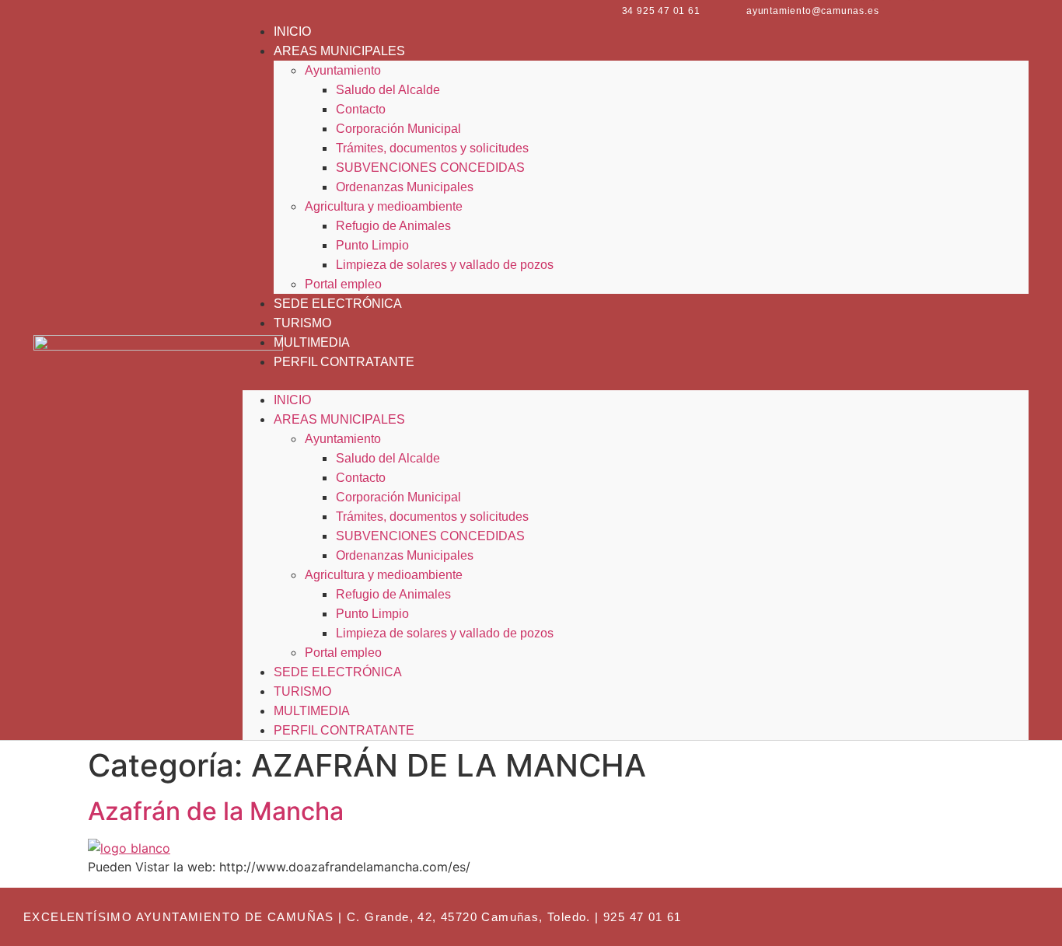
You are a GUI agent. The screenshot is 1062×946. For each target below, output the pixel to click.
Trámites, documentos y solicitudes (432, 148)
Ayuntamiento (343, 70)
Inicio (292, 31)
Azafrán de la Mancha (216, 811)
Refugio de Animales (393, 225)
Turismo (302, 323)
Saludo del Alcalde (388, 89)
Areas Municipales (339, 51)
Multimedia (312, 342)
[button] (636, 381)
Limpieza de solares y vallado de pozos (445, 264)
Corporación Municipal (398, 128)
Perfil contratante (344, 361)
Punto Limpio (372, 245)
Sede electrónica (338, 303)
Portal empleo (343, 284)
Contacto (361, 109)
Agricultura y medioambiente (384, 206)
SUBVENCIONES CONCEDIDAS (430, 167)
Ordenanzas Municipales (404, 187)
